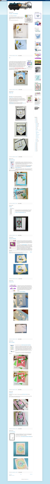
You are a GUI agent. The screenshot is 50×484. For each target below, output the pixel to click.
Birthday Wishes (12, 159)
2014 (35, 147)
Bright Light (11, 92)
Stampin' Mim (15, 3)
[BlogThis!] (19, 55)
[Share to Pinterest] (21, 55)
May (36, 129)
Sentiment (11, 392)
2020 (35, 142)
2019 (35, 143)
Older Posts (31, 474)
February (37, 140)
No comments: (16, 89)
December (37, 123)
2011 (35, 150)
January (37, 141)
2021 (35, 122)
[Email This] (18, 55)
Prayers (10, 206)
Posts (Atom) (13, 475)
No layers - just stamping (13, 13)
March (36, 139)
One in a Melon (11, 342)
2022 (35, 121)
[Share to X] (20, 89)
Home (21, 474)
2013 (35, 148)
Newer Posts (10, 474)
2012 (35, 149)
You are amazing (12, 431)
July (36, 127)
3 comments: (16, 55)
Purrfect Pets (11, 281)
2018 (35, 144)
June (36, 128)
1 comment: (16, 203)
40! (9, 57)
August (36, 126)
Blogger (27, 479)
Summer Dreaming (12, 238)
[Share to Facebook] (20, 55)
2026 (35, 118)
